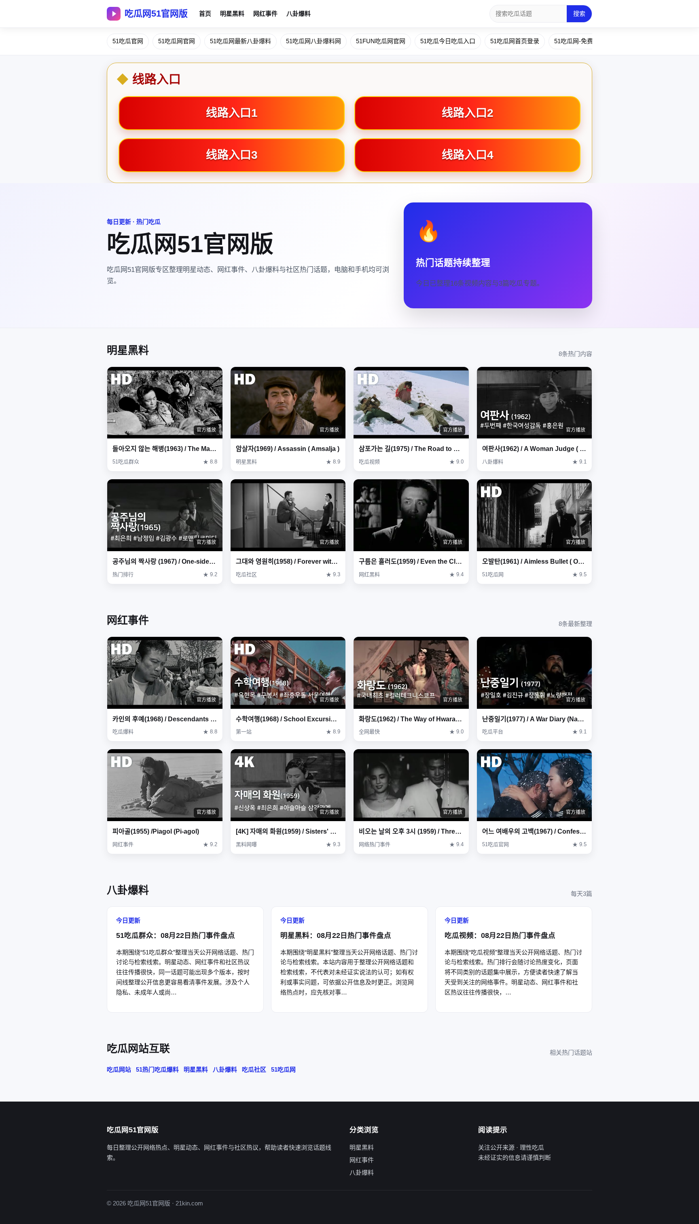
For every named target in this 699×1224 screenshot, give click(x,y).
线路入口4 (468, 155)
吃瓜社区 (254, 1069)
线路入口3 (232, 155)
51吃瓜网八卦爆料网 (313, 41)
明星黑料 (232, 13)
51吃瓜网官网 (176, 41)
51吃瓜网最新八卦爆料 (240, 41)
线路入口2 (468, 113)
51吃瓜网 (283, 1069)
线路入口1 (232, 113)
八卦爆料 (298, 13)
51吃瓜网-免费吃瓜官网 (585, 41)
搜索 (579, 13)
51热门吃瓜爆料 (157, 1069)
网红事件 (265, 13)
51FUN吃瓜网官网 (380, 41)
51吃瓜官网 (127, 41)
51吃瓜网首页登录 (514, 41)
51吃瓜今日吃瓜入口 (447, 41)
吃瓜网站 (119, 1069)
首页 (205, 13)
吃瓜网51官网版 (156, 13)
